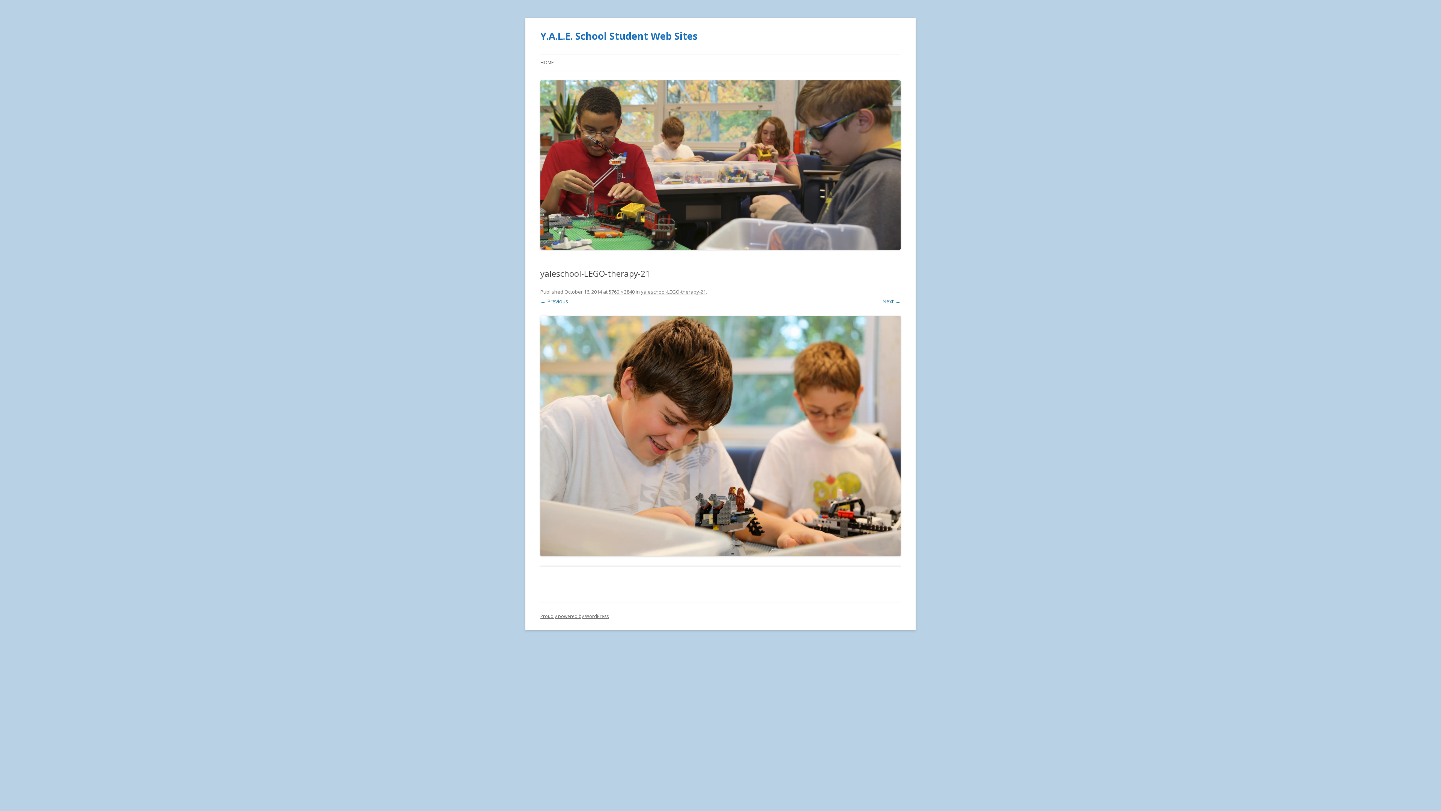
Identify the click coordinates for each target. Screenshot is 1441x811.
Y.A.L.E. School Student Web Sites (619, 36)
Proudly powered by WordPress (574, 616)
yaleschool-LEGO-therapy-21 (673, 291)
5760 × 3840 (622, 291)
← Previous (554, 301)
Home (547, 62)
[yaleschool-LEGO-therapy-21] (720, 436)
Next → (891, 301)
